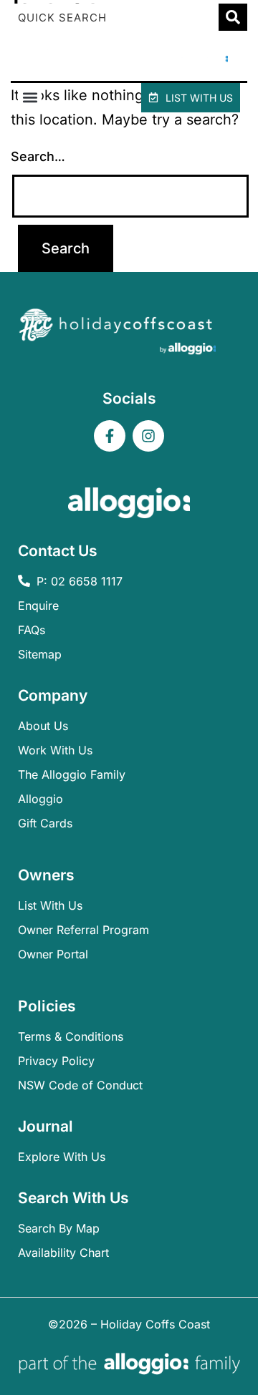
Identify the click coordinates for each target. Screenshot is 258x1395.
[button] (30, 98)
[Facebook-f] (109, 436)
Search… (38, 156)
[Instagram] (148, 436)
